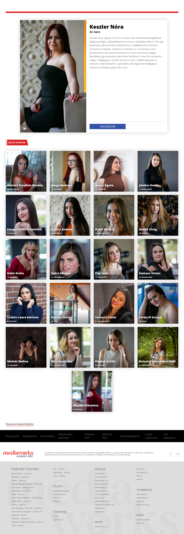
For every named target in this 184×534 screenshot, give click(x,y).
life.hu (139, 476)
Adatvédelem (47, 436)
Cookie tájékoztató (151, 436)
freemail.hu (142, 494)
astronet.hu (100, 473)
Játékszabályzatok (130, 436)
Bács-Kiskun (16, 142)
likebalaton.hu (101, 487)
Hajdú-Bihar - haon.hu (22, 501)
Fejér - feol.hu (18, 494)
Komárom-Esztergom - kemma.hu (27, 511)
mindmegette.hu (102, 494)
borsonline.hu (101, 526)
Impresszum (12, 436)
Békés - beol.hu (19, 480)
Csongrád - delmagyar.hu (23, 487)
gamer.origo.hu (102, 484)
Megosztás (107, 126)
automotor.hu (101, 477)
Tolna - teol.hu (18, 525)
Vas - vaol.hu (59, 469)
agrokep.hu (58, 519)
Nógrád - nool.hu (19, 515)
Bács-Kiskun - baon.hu (22, 473)
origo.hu (57, 501)
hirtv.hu (56, 498)
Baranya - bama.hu (20, 477)
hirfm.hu (140, 523)
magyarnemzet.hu (61, 491)
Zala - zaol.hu (59, 476)
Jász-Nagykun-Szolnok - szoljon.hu (27, 508)
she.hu (140, 479)
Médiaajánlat (30, 436)
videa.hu (140, 501)
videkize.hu (100, 508)
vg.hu (55, 516)
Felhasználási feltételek (65, 436)
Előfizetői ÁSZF (107, 436)
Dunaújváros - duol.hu (22, 491)
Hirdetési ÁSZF (90, 436)
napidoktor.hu (101, 491)
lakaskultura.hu (102, 480)
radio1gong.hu (143, 519)
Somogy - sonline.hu (21, 518)
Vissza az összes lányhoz (20, 424)
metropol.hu (142, 472)
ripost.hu (140, 469)
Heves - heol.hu (19, 504)
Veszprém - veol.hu (62, 472)
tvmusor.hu (100, 511)
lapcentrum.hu (143, 504)
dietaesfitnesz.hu (102, 501)
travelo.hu (99, 498)
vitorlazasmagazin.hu (104, 504)
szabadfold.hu (59, 494)
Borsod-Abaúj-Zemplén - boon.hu (27, 484)
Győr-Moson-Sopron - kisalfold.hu (27, 498)
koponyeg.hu (142, 498)
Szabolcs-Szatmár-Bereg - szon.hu (27, 522)
